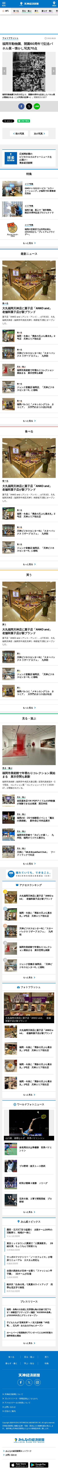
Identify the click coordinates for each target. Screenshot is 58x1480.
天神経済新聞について (13, 1394)
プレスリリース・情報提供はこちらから (21, 1398)
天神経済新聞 (29, 4)
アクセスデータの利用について (17, 1403)
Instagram (37, 1382)
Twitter (29, 1382)
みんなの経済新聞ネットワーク (29, 1440)
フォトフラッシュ (10, 38)
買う (36, 11)
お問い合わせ (10, 1407)
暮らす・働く (47, 11)
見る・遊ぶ (26, 11)
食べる (16, 11)
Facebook (20, 1382)
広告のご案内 (10, 1411)
